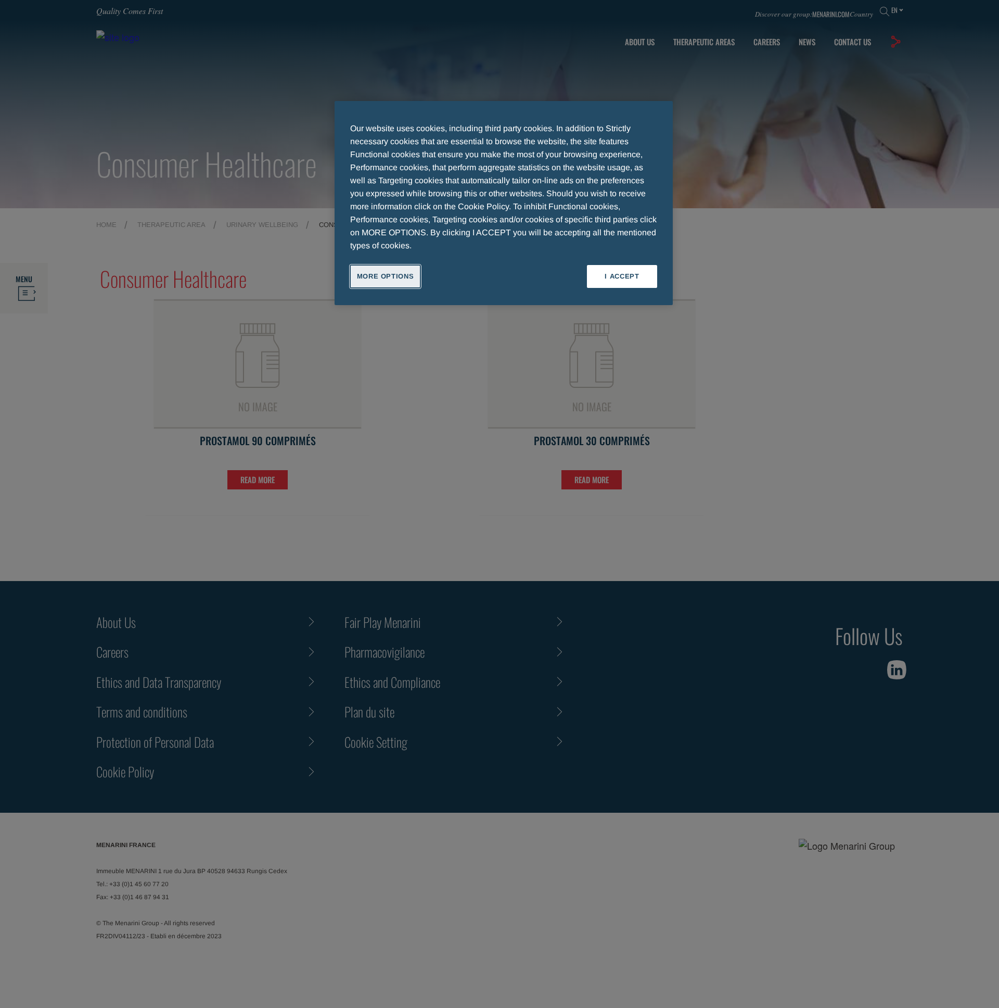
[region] (504, 203)
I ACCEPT (622, 276)
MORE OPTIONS (385, 276)
